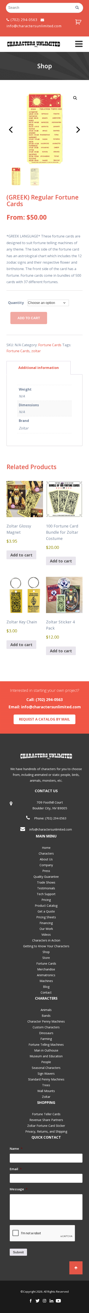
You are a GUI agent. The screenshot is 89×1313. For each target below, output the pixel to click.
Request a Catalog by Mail (44, 719)
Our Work (46, 929)
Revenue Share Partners (46, 1120)
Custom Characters (46, 1027)
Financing (46, 923)
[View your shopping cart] (79, 22)
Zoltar (46, 1097)
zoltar (36, 351)
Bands (46, 1016)
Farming (46, 1039)
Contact (46, 992)
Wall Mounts (46, 1091)
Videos (46, 934)
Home (46, 848)
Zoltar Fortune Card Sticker (46, 1126)
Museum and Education (46, 1056)
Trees (46, 1085)
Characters (46, 853)
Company (46, 865)
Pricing (46, 900)
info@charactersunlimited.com (51, 706)
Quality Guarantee (46, 877)
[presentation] (42, 1233)
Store (46, 958)
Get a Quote (46, 911)
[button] (75, 98)
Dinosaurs (46, 1033)
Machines (46, 981)
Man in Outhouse (46, 1050)
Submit (18, 1252)
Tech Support (46, 894)
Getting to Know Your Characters (46, 946)
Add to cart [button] (21, 555)
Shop (46, 952)
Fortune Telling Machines (46, 1045)
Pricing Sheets (46, 917)
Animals (46, 1010)
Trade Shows (46, 882)
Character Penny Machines (46, 1021)
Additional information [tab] (38, 367)
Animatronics (46, 975)
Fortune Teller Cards (46, 1114)
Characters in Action (46, 940)
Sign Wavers (46, 1073)
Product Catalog (46, 906)
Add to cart (28, 318)
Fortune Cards (49, 345)
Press (46, 871)
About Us (46, 859)
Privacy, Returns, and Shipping (46, 1131)
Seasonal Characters (46, 1068)
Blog (46, 987)
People (46, 1062)
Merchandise (46, 969)
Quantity (16, 302)
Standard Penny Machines (46, 1079)
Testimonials (46, 888)
